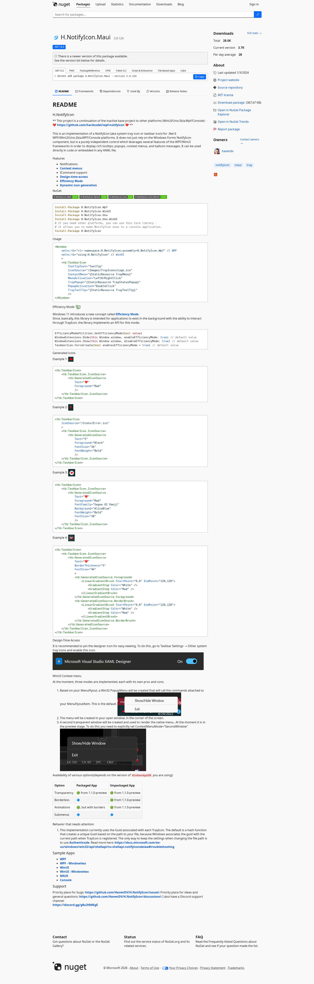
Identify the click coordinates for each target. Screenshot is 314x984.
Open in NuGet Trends (233, 122)
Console (65, 880)
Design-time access (74, 177)
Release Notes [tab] (178, 91)
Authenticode (79, 843)
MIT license (225, 95)
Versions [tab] (154, 91)
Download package (231, 102)
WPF (63, 859)
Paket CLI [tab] (121, 70)
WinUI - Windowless (74, 872)
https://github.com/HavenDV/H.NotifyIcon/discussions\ (120, 897)
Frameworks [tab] (85, 91)
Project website (228, 80)
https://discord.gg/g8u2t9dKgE (75, 905)
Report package (229, 129)
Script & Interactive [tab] (142, 70)
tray (249, 165)
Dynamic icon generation (78, 185)
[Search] (258, 14)
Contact (60, 936)
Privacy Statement (212, 968)
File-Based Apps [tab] (166, 70)
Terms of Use (150, 968)
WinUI (64, 868)
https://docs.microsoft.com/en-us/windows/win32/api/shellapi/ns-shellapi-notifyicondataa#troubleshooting (117, 845)
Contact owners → (249, 141)
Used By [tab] (134, 91)
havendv (228, 151)
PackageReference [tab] (90, 70)
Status (130, 936)
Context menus (71, 168)
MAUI (64, 876)
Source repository (230, 87)
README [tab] (63, 91)
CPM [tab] (108, 70)
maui (238, 165)
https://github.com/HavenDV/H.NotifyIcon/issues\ (122, 892)
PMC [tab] (71, 70)
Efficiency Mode (71, 181)
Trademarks (236, 968)
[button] (199, 76)
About (134, 968)
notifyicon (222, 165)
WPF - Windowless (73, 863)
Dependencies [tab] (111, 91)
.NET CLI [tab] (59, 70)
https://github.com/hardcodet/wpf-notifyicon (90, 125)
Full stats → (254, 33)
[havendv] (217, 151)
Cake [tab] (183, 70)
